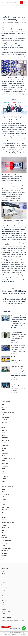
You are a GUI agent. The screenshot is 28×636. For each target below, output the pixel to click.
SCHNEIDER (5, 527)
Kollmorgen (4, 463)
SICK (2, 532)
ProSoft (3, 517)
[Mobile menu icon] (26, 2)
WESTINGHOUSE (6, 548)
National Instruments (7, 486)
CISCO (3, 427)
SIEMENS (4, 535)
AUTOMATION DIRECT (7, 412)
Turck (3, 545)
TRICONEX (4, 543)
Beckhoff (4, 420)
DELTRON (4, 430)
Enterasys (6, 494)
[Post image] (5, 318)
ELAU (3, 435)
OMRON (3, 489)
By (16, 22)
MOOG (3, 481)
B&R (2, 414)
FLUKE (3, 443)
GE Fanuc (4, 448)
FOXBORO (4, 445)
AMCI (3, 409)
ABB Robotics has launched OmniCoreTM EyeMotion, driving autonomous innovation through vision (18, 348)
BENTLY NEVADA (6, 425)
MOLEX (3, 479)
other (2, 491)
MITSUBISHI (4, 476)
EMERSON (4, 438)
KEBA (3, 461)
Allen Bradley (5, 407)
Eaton (3, 432)
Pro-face (3, 515)
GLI (4, 496)
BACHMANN (5, 417)
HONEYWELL (5, 453)
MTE (4, 502)
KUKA (3, 468)
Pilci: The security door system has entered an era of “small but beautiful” (18, 358)
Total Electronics (6, 540)
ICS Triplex (4, 455)
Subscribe (6, 626)
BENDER (4, 422)
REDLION (4, 520)
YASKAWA (4, 553)
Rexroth (3, 525)
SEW (2, 530)
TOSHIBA (4, 538)
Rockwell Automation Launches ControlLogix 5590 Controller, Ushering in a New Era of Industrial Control (18, 336)
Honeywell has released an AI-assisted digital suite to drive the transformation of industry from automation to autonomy (18, 386)
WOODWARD (5, 550)
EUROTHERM (5, 440)
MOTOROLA (4, 484)
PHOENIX (4, 509)
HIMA (3, 450)
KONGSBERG (5, 466)
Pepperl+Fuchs (5, 507)
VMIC (4, 504)
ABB (2, 404)
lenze (2, 471)
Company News (10, 22)
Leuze (3, 473)
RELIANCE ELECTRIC (7, 522)
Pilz (2, 512)
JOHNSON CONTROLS (8, 458)
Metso (4, 499)
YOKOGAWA (5, 556)
